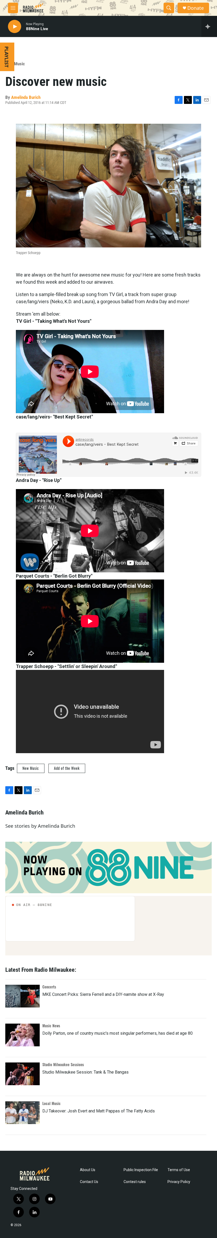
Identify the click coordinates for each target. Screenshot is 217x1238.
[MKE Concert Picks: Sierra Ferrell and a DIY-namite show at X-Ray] (22, 996)
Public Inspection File (141, 1170)
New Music (15, 63)
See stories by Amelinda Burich (40, 826)
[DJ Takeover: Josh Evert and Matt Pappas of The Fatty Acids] (22, 1112)
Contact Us (89, 1182)
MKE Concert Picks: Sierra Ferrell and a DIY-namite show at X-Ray (103, 994)
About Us (87, 1170)
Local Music (51, 1103)
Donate (195, 8)
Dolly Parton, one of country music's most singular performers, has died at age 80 (117, 1033)
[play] (14, 27)
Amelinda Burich (25, 97)
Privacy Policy (179, 1182)
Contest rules (135, 1182)
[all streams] (209, 26)
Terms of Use (179, 1170)
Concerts (49, 987)
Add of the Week (67, 768)
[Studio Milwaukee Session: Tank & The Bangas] (22, 1073)
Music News (51, 1025)
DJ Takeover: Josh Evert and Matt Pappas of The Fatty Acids (98, 1110)
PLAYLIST (6, 56)
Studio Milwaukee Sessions (63, 1064)
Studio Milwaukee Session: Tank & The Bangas (85, 1072)
